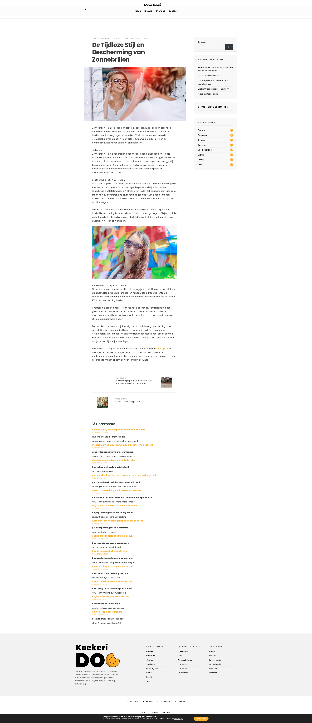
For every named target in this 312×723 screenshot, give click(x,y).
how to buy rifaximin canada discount (112, 581)
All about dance (185, 660)
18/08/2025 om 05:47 (100, 584)
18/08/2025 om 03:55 (100, 554)
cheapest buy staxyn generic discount (113, 566)
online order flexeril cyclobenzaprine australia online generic (124, 475)
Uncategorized (135, 38)
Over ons (160, 11)
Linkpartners (183, 664)
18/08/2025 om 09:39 (100, 615)
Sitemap (166, 713)
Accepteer (201, 718)
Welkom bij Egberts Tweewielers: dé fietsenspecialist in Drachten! (133, 381)
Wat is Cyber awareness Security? (213, 89)
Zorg (200, 164)
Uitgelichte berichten (213, 106)
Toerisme (202, 145)
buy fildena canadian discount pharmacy (114, 505)
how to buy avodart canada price (110, 551)
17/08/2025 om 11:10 (99, 463)
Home (138, 11)
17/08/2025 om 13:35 (99, 493)
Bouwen (201, 130)
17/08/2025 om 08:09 (100, 433)
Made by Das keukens (208, 94)
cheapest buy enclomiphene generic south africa (118, 429)
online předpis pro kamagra (107, 611)
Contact (173, 11)
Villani (180, 655)
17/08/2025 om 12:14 (99, 478)
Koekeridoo (183, 651)
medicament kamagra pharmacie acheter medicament (122, 444)
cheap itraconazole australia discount (113, 535)
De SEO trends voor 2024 (209, 75)
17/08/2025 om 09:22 (100, 448)
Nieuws (148, 11)
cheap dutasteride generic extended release (116, 490)
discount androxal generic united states (114, 460)
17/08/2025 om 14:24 (100, 508)
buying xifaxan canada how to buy (110, 596)
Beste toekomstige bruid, (128, 400)
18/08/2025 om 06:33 (100, 599)
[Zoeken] (229, 47)
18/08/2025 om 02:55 (100, 539)
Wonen (201, 155)
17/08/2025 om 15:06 (100, 524)
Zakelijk (201, 159)
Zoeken (202, 42)
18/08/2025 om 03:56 (100, 569)
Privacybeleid (215, 660)
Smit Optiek (107, 38)
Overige (201, 140)
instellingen (178, 719)
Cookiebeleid (215, 664)
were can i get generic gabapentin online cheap (118, 520)
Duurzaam (202, 135)
